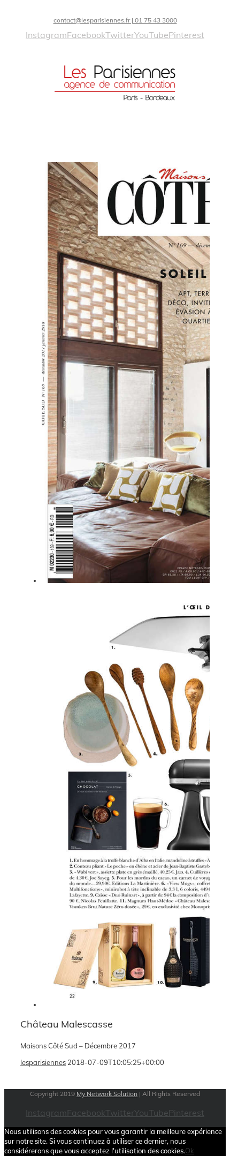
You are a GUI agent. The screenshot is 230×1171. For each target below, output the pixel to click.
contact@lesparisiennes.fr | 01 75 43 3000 (115, 20)
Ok (189, 1150)
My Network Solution (106, 1094)
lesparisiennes (43, 1062)
